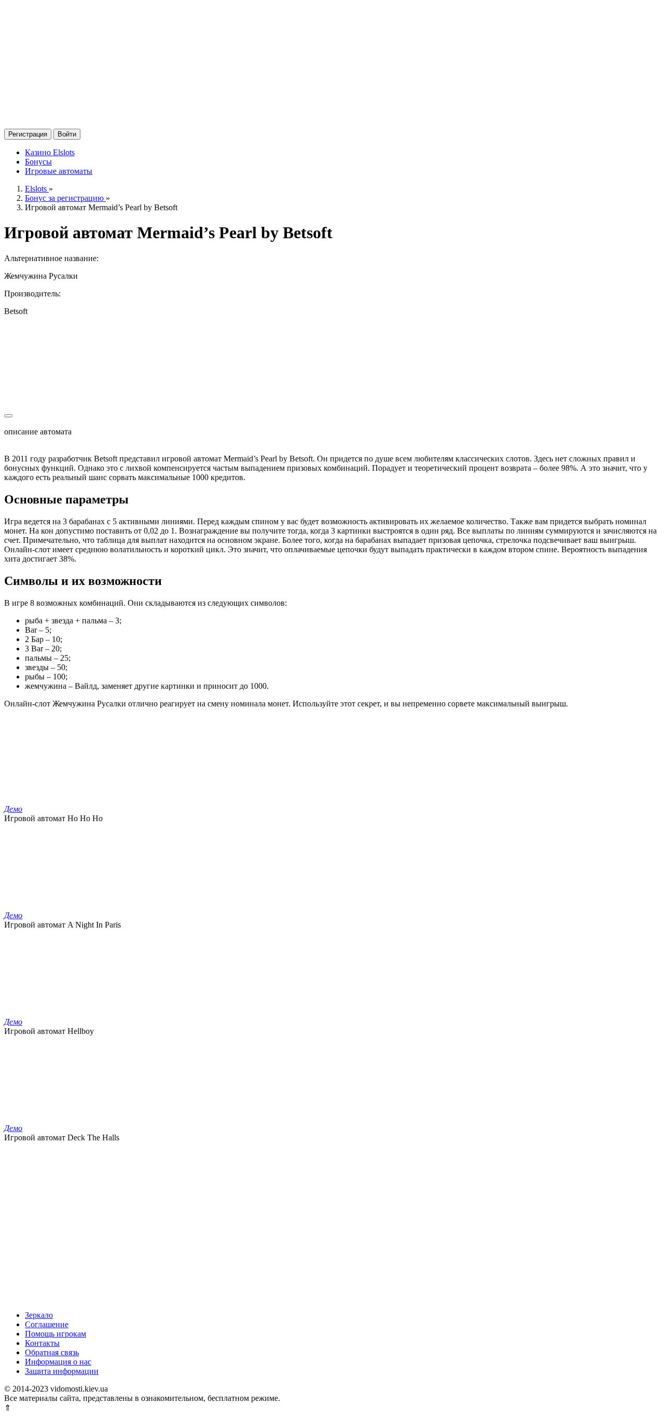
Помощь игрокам (55, 1333)
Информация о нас (58, 1361)
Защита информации (62, 1371)
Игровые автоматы (58, 171)
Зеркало (39, 1315)
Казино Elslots (50, 152)
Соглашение (46, 1324)
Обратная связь (52, 1352)
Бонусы (38, 161)
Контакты (42, 1343)
